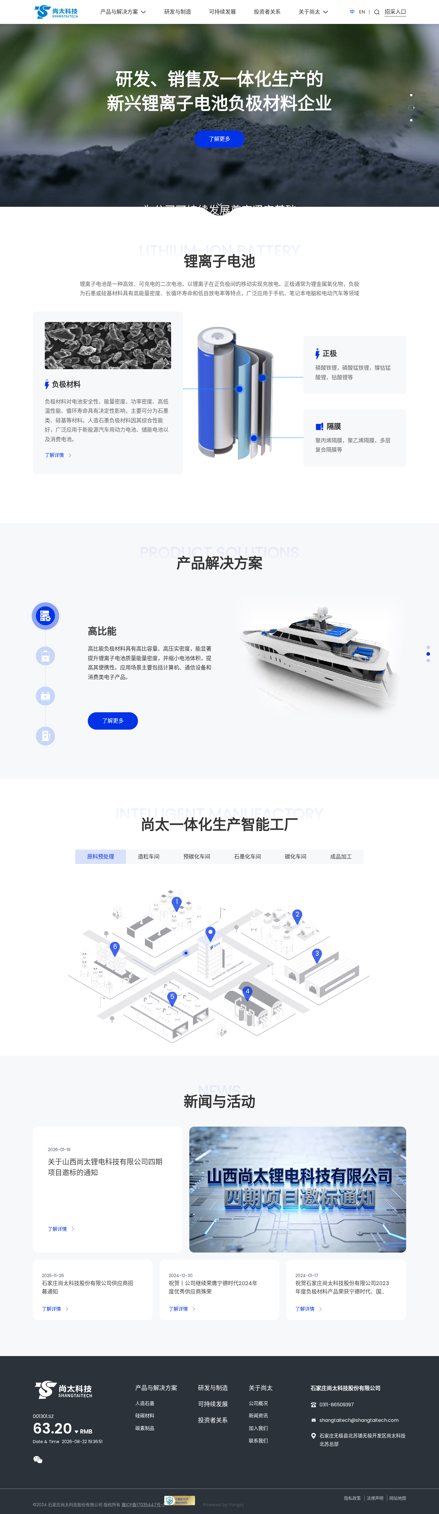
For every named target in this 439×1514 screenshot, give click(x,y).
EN (362, 11)
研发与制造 (213, 1388)
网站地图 (397, 1498)
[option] (219, 107)
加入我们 (258, 1428)
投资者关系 (213, 1420)
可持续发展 (213, 1404)
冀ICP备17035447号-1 (143, 1505)
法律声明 (375, 1498)
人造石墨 (144, 1403)
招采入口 (395, 12)
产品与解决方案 (156, 1388)
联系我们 (258, 1440)
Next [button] (436, 108)
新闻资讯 (258, 1415)
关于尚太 (261, 1388)
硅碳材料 (144, 1415)
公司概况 (258, 1403)
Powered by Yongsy (223, 1505)
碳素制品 (144, 1428)
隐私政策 (352, 1498)
